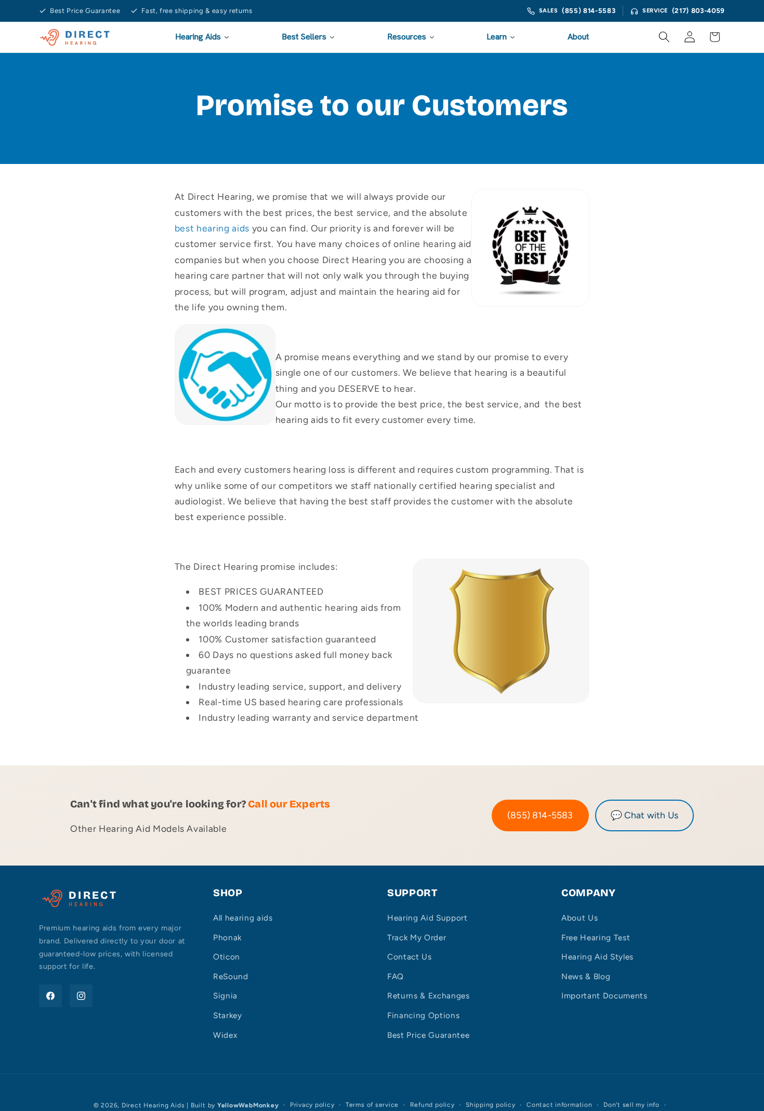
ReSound (230, 976)
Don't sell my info (631, 1104)
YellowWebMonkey (248, 1105)
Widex (225, 1035)
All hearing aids (243, 918)
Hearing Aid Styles (597, 957)
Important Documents (604, 995)
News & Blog (585, 976)
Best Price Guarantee (428, 1035)
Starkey (227, 1015)
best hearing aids (212, 228)
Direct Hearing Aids (153, 1105)
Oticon (226, 957)
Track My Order (416, 937)
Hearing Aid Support (427, 918)
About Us (579, 918)
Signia (225, 995)
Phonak (227, 937)
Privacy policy (312, 1104)
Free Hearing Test (595, 937)
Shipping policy (491, 1104)
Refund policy (432, 1104)
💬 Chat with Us (644, 815)
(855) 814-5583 (588, 11)
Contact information (559, 1104)
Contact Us (409, 957)
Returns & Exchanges (428, 995)
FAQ (395, 976)
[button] (664, 36)
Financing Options (423, 1015)
